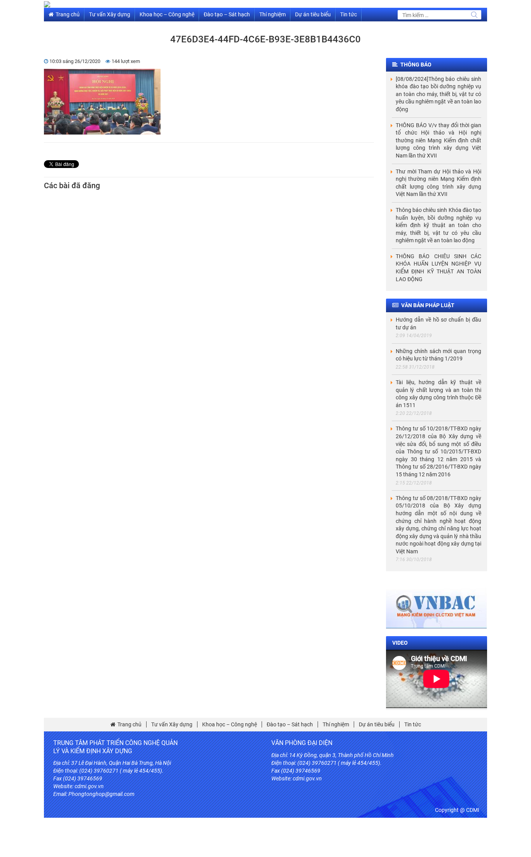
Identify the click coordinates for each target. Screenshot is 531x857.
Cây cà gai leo (287, 794)
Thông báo (415, 64)
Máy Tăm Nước (394, 802)
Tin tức (348, 14)
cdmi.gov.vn (89, 786)
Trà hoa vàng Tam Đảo (399, 794)
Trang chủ (68, 14)
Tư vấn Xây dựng (109, 14)
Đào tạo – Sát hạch (227, 14)
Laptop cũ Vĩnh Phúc (351, 802)
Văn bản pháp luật (427, 305)
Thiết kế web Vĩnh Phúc (299, 802)
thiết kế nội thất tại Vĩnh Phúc (338, 794)
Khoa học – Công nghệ (167, 14)
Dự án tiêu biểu (313, 14)
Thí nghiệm (272, 14)
